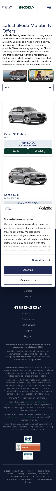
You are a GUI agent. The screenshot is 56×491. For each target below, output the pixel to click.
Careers (28, 290)
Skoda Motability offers (20, 38)
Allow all (28, 270)
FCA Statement (40, 476)
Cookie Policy (43, 471)
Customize (26, 280)
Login (28, 296)
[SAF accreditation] (28, 439)
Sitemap (20, 474)
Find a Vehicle (28, 325)
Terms (10, 474)
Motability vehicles (11, 41)
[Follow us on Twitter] (26, 307)
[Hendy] (7, 7)
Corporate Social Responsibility (19, 479)
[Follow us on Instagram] (21, 307)
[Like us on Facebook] (16, 307)
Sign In (29, 330)
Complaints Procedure (19, 476)
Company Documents (38, 474)
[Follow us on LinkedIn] (30, 307)
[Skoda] (26, 7)
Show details (39, 260)
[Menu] (49, 7)
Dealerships (28, 319)
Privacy (30, 471)
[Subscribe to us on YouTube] (35, 307)
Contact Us (28, 313)
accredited (30, 402)
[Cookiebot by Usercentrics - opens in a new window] (39, 208)
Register (28, 336)
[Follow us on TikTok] (40, 307)
